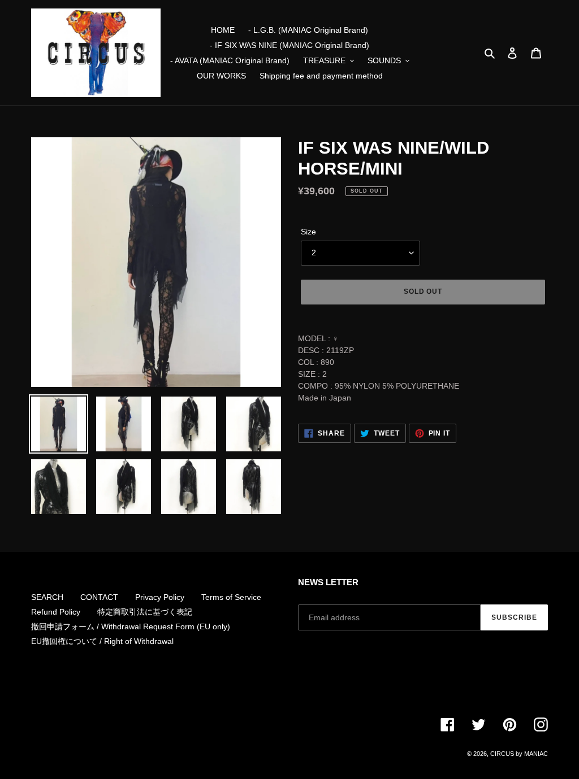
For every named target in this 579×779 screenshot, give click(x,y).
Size (308, 231)
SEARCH (47, 597)
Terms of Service (231, 597)
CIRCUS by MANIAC (519, 753)
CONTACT (99, 597)
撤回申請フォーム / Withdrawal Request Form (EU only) (130, 626)
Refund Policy (55, 611)
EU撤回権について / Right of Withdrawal (102, 641)
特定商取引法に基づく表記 (144, 611)
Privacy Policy (159, 597)
